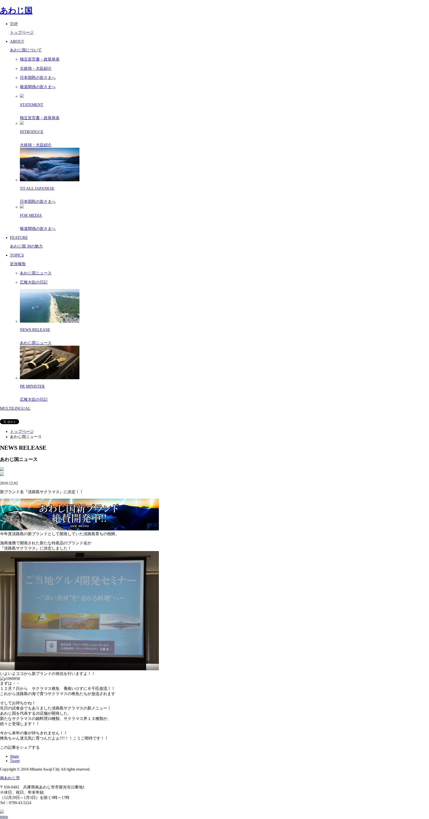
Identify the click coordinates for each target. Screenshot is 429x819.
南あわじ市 (10, 778)
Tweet (15, 761)
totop (4, 817)
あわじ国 (16, 10)
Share (14, 756)
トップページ (22, 431)
